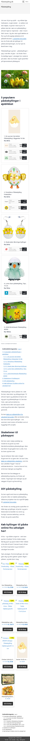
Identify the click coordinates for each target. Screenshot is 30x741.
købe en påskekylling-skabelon (11, 461)
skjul (19, 349)
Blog (18, 739)
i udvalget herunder (9, 502)
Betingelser (22, 739)
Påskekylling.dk (7, 2)
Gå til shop (8, 592)
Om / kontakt (12, 739)
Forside (6, 739)
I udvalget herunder (19, 39)
